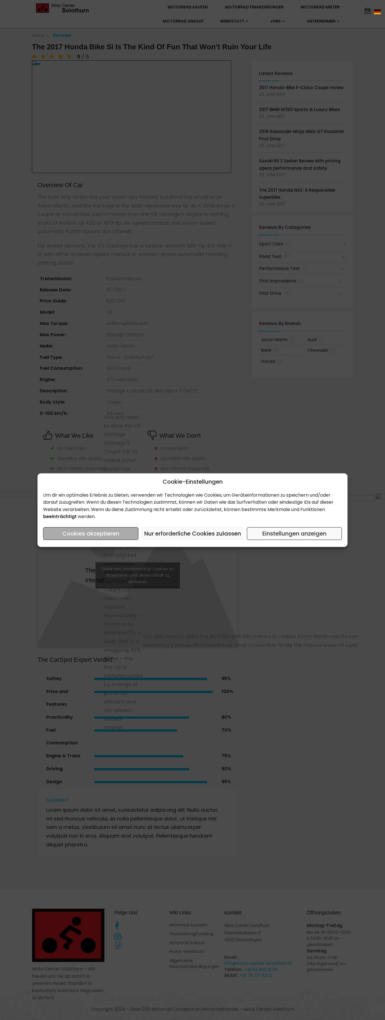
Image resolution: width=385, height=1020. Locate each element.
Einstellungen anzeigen (294, 533)
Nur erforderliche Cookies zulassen (192, 533)
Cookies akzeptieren (90, 533)
